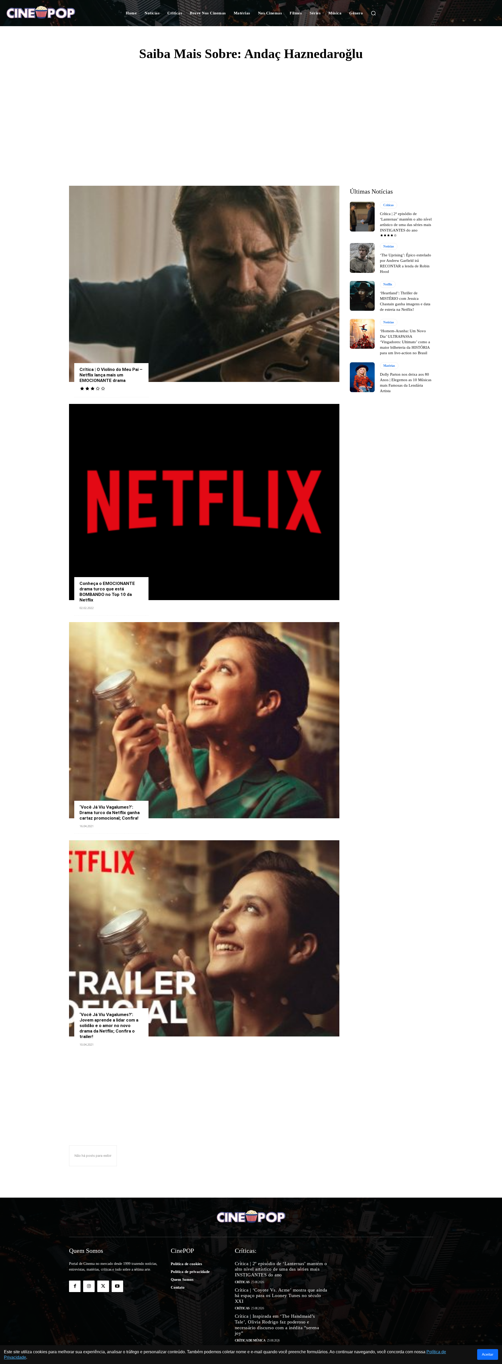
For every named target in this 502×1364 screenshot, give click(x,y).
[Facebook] (75, 1286)
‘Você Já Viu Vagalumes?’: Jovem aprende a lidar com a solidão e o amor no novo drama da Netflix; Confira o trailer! (108, 1025)
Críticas (388, 205)
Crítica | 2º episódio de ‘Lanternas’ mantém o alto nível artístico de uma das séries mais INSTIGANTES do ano (281, 1269)
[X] (103, 1286)
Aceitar (487, 1354)
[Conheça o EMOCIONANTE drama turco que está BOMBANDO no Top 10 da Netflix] (204, 502)
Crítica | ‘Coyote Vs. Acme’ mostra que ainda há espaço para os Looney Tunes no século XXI (281, 1295)
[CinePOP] (49, 13)
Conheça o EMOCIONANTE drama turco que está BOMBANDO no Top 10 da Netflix (107, 591)
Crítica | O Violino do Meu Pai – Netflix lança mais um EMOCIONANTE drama (110, 375)
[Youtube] (117, 1286)
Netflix (387, 284)
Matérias (389, 366)
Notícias (388, 246)
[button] (373, 13)
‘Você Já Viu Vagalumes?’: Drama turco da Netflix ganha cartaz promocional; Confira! (109, 812)
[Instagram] (89, 1286)
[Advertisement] (251, 107)
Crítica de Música (250, 1340)
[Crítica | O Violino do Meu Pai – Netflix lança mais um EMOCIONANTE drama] (204, 284)
